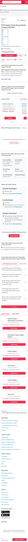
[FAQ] (18, 20)
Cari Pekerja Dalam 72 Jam (8, 478)
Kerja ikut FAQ (5, 428)
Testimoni (3, 430)
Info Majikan (4, 483)
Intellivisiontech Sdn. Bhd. (13, 322)
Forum (3, 461)
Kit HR (2, 480)
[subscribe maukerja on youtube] (9, 525)
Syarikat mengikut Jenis (7, 444)
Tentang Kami (4, 494)
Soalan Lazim (4, 492)
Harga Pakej (4, 475)
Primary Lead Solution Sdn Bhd (14, 396)
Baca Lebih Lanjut (6, 79)
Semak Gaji (4, 466)
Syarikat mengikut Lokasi (7, 439)
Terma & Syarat (5, 504)
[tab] (9, 263)
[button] (14, 269)
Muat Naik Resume (6, 459)
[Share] (25, 55)
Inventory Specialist (8, 104)
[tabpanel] (14, 287)
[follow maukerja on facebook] (2, 525)
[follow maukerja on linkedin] (16, 525)
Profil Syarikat (4, 437)
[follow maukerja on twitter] (6, 525)
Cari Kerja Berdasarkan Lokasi (9, 423)
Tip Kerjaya (4, 456)
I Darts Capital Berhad (12, 367)
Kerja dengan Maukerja (7, 499)
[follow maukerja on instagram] (12, 525)
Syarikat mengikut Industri (8, 442)
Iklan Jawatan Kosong (6, 473)
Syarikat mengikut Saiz (7, 447)
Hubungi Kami (5, 497)
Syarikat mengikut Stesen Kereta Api (10, 449)
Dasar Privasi (4, 502)
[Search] (22, 2)
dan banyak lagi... (17, 193)
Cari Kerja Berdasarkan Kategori (9, 420)
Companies (4, 411)
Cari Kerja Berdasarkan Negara (9, 425)
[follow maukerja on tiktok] (19, 525)
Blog (2, 463)
